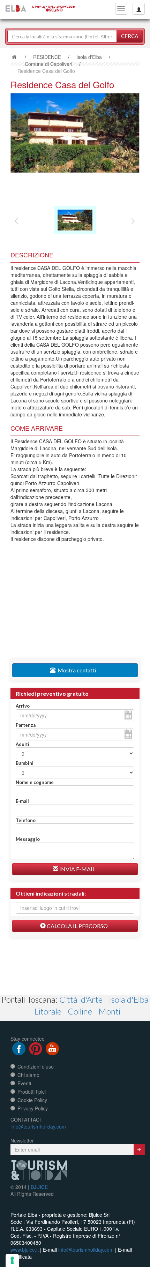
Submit (139, 1149)
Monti (109, 1011)
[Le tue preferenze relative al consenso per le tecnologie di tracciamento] (12, 1260)
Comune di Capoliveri (48, 63)
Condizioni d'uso (35, 1066)
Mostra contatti (75, 670)
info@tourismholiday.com (38, 1126)
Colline (80, 1011)
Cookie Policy (32, 1099)
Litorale (47, 1011)
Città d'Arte (81, 999)
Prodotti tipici (31, 1091)
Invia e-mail (76, 869)
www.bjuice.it (24, 1249)
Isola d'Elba (89, 56)
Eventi (24, 1083)
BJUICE (39, 1186)
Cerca (129, 36)
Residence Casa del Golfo (46, 70)
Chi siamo (28, 1074)
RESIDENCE (47, 56)
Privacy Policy (32, 1108)
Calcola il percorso (77, 925)
